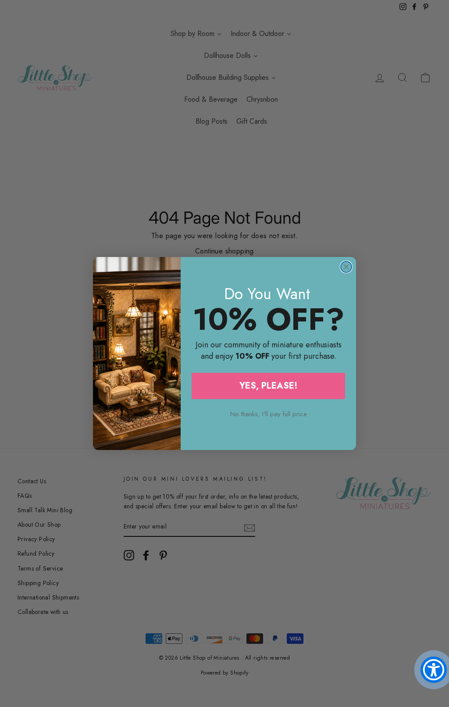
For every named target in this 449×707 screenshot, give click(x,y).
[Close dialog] (346, 266)
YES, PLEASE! (268, 385)
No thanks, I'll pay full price (268, 414)
